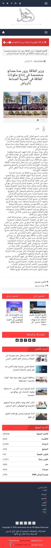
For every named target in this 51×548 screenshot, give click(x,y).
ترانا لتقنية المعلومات (22, 545)
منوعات (45, 469)
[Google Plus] (16, 3)
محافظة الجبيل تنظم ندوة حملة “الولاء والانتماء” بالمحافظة (19, 379)
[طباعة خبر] (38, 120)
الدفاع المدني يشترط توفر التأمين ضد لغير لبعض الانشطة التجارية (20, 368)
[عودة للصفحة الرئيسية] (25, 15)
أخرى (40, 487)
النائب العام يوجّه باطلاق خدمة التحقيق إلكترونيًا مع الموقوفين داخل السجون (19, 404)
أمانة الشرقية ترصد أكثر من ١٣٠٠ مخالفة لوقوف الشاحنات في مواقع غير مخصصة (19, 392)
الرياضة (45, 444)
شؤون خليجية (42, 454)
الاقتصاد (44, 439)
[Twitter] (8, 3)
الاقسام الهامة (44, 489)
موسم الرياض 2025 (40, 474)
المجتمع (45, 449)
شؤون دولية (43, 459)
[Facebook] (12, 3)
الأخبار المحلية (41, 51)
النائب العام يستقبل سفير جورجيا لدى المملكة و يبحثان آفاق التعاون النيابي (20, 357)
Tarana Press (24, 541)
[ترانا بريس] (10, 545)
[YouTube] (20, 3)
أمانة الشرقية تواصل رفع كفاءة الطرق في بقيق (20, 415)
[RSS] (3, 3)
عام (46, 464)
